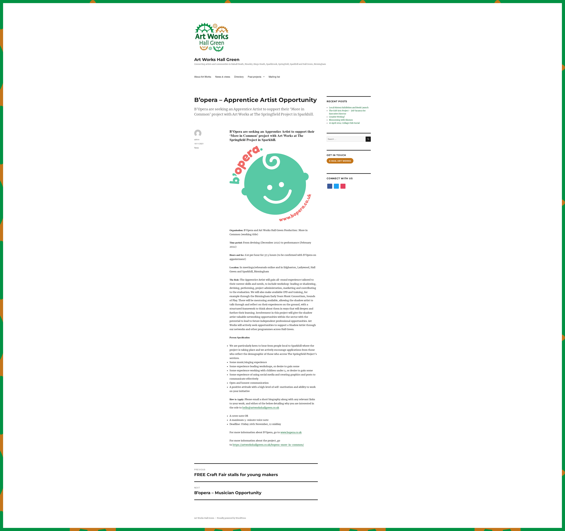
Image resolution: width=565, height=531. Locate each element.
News (196, 147)
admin (196, 139)
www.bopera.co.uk (291, 432)
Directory (239, 76)
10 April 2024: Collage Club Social (344, 123)
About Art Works (202, 76)
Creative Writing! (337, 117)
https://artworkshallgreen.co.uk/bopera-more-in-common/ (268, 444)
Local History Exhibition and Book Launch (349, 107)
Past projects (254, 76)
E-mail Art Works (340, 161)
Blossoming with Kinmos (341, 120)
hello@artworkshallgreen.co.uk (260, 407)
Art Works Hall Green (216, 59)
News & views (222, 76)
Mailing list (274, 76)
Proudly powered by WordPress (231, 518)
